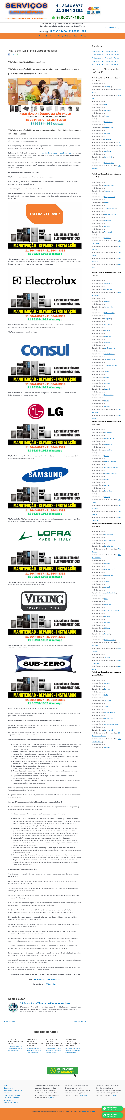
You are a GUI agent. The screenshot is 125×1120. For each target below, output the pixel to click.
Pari (119, 145)
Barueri (106, 689)
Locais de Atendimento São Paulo (16, 1041)
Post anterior (9, 1021)
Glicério (107, 133)
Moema (106, 377)
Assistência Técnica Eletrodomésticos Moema (35, 1042)
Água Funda (108, 289)
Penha (106, 485)
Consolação (108, 122)
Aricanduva (108, 444)
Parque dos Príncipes (111, 610)
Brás (105, 104)
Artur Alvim (108, 450)
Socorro (107, 407)
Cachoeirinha (108, 185)
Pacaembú (108, 605)
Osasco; (107, 683)
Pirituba (107, 628)
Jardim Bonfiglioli (110, 593)
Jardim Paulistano (110, 365)
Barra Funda (108, 546)
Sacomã (107, 389)
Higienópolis (108, 128)
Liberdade (107, 139)
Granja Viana (108, 575)
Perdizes (107, 616)
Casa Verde (108, 191)
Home (6, 1086)
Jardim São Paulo (110, 208)
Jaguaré (107, 581)
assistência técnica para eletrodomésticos (56, 153)
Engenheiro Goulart (111, 467)
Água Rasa (108, 432)
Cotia (106, 695)
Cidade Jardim (109, 313)
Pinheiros (107, 622)
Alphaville (107, 701)
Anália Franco (109, 438)
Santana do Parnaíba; (111, 724)
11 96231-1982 (50, 984)
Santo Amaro (108, 395)
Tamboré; (107, 707)
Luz (119, 142)
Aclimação (107, 87)
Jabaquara (107, 342)
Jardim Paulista (109, 360)
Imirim (106, 203)
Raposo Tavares (109, 640)
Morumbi (107, 383)
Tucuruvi (107, 238)
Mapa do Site (8, 1100)
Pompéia (107, 634)
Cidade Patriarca (110, 462)
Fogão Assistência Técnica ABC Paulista (105, 51)
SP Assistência (12, 1046)
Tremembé (108, 232)
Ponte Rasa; (108, 491)
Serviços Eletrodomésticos (13, 1090)
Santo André (108, 730)
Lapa (106, 599)
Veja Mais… (52, 1098)
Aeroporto (107, 283)
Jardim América (109, 348)
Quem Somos (8, 1088)
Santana (107, 226)
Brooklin (107, 301)
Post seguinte (80, 1021)
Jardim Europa (109, 354)
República (107, 151)
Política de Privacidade (12, 1098)
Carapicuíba (108, 718)
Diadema (107, 748)
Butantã (107, 564)
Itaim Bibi (107, 336)
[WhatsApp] (18, 54)
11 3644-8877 (40, 979)
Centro (106, 116)
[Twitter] (14, 54)
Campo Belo (108, 307)
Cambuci (107, 110)
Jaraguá (107, 587)
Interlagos (107, 324)
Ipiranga (107, 330)
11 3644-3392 (54, 979)
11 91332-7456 (58, 31)
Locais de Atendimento (12, 1095)
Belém (106, 456)
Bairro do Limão (109, 540)
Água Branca (108, 534)
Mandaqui (107, 220)
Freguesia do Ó (109, 197)
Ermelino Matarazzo (111, 473)
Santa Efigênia (109, 163)
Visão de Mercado (88, 1111)
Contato (6, 1093)
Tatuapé (107, 497)
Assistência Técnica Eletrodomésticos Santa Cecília (73, 1042)
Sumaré (107, 657)
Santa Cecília (108, 157)
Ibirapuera (107, 319)
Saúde (106, 401)
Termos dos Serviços (11, 1102)
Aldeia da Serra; (109, 712)
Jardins (106, 371)
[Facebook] (9, 54)
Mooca (106, 479)
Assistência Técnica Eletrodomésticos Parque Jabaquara (54, 1042)
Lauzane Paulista (110, 214)
